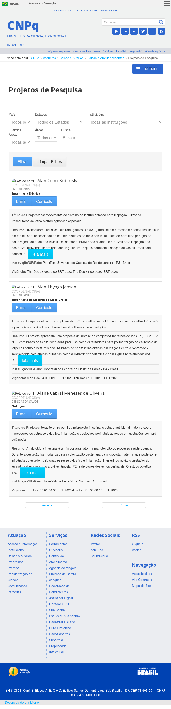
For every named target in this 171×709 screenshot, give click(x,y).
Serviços (108, 51)
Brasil (14, 4)
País (12, 114)
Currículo (44, 201)
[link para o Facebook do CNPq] (134, 31)
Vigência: (19, 271)
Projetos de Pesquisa (143, 58)
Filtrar (23, 161)
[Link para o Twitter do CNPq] (143, 31)
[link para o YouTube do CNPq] (116, 31)
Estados (41, 114)
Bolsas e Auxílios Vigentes (105, 58)
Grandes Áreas (15, 132)
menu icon (167, 3)
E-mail (21, 201)
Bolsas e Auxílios (71, 58)
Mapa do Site (109, 10)
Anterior (47, 505)
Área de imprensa (155, 51)
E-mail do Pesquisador (129, 51)
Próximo (124, 505)
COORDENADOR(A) (26, 185)
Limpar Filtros (50, 161)
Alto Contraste (87, 10)
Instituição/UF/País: (27, 262)
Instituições (96, 114)
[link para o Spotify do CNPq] (152, 31)
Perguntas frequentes (58, 51)
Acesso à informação (42, 3)
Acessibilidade (62, 10)
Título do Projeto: (25, 214)
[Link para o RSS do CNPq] (161, 31)
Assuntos (49, 58)
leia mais (40, 254)
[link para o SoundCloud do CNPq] (125, 31)
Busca (66, 130)
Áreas (39, 130)
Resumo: (19, 229)
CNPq (35, 58)
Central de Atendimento (86, 51)
